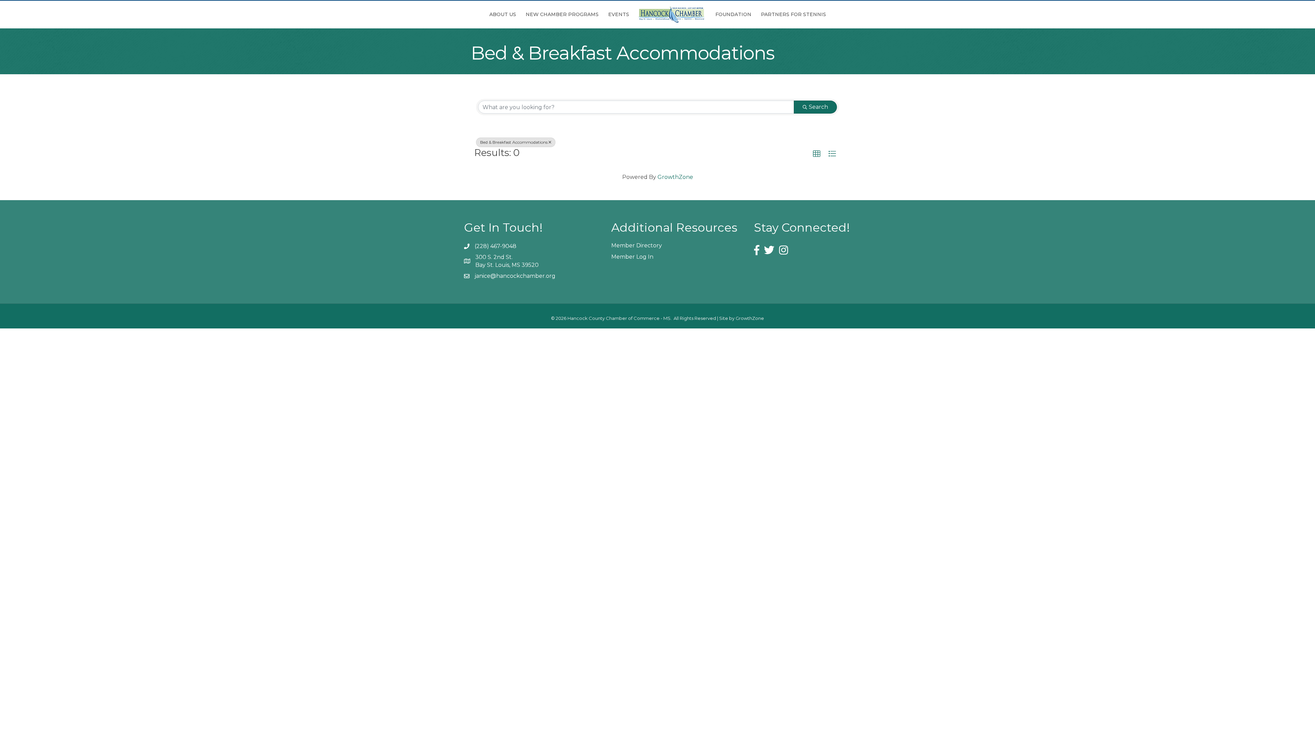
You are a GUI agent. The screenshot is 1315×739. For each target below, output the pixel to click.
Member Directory (636, 245)
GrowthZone (675, 177)
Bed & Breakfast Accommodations (514, 142)
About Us (502, 14)
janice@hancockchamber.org (515, 276)
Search (818, 107)
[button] (817, 154)
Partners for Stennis (793, 14)
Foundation (733, 14)
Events (618, 14)
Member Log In (632, 257)
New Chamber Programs (562, 14)
